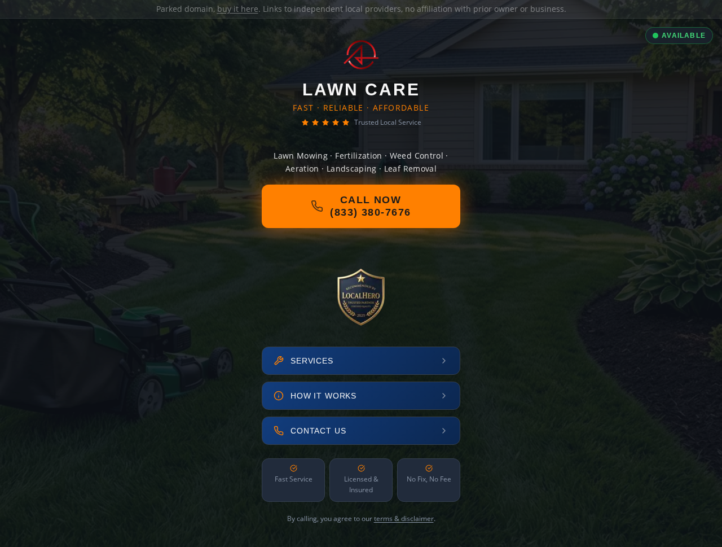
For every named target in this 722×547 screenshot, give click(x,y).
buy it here (237, 8)
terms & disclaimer (404, 518)
